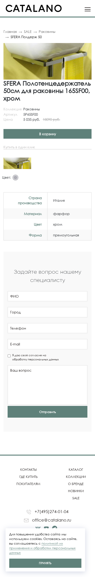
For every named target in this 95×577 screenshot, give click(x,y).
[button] (87, 47)
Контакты (28, 469)
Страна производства (30, 200)
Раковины (47, 31)
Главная (10, 31)
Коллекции (76, 477)
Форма (35, 235)
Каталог (76, 469)
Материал (33, 214)
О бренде (76, 484)
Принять (45, 563)
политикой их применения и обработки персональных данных (42, 547)
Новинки (76, 491)
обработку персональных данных (35, 359)
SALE (28, 31)
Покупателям (28, 484)
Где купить (28, 477)
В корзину (47, 134)
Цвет (38, 224)
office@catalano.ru (51, 519)
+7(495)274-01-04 (50, 511)
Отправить (47, 412)
